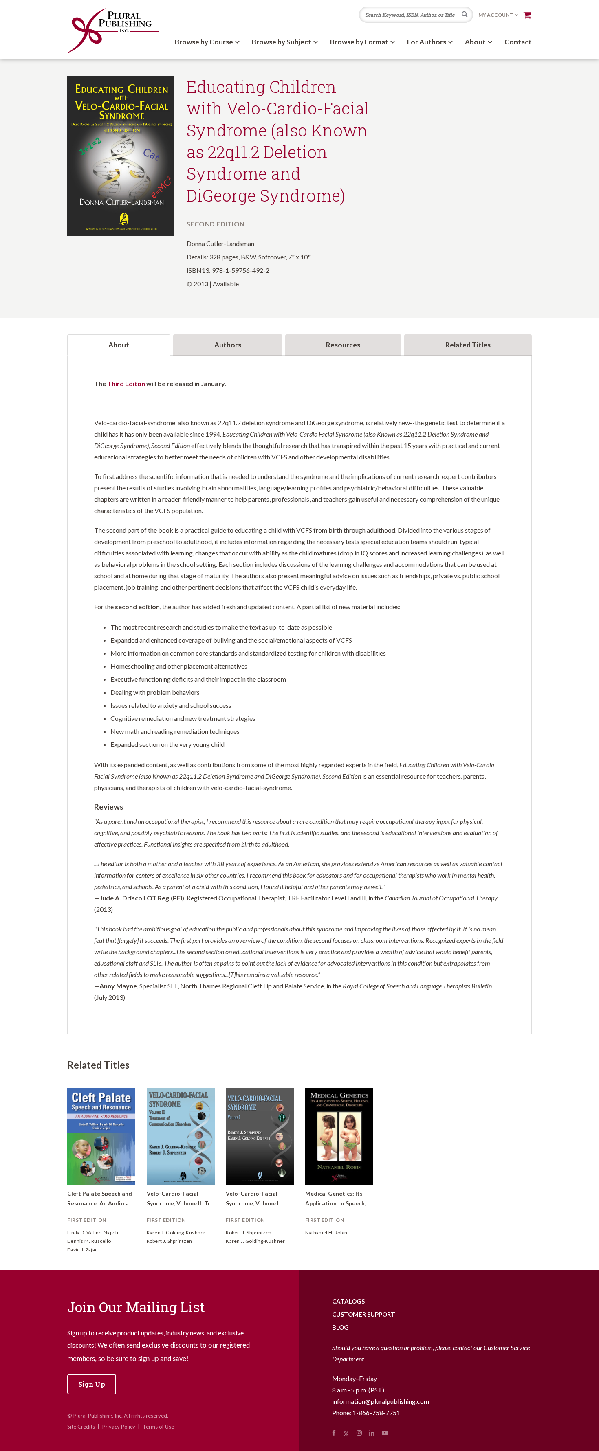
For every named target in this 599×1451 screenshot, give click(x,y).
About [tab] (118, 344)
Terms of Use (158, 1426)
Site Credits (81, 1426)
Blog (340, 1327)
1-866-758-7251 (376, 1412)
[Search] (465, 15)
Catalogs (348, 1301)
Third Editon (126, 383)
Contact (518, 41)
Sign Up (91, 1384)
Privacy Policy (118, 1426)
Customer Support (363, 1314)
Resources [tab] (343, 344)
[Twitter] (346, 1432)
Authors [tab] (227, 344)
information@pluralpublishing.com (380, 1401)
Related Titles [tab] (468, 344)
